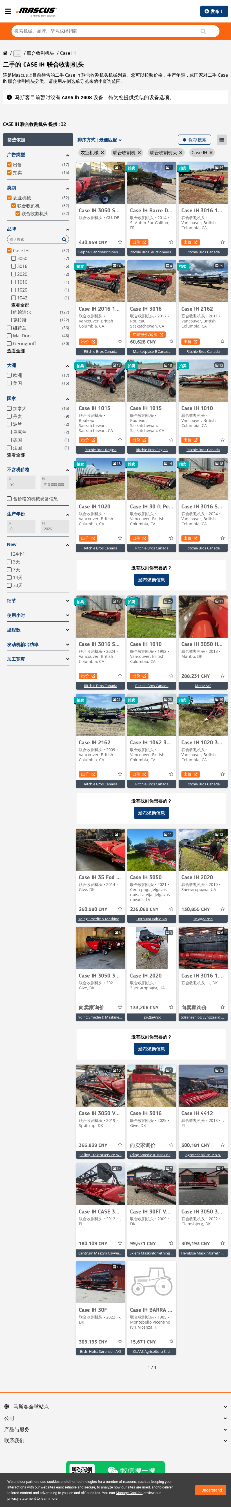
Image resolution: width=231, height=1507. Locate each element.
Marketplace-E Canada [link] (151, 351)
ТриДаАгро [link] (203, 918)
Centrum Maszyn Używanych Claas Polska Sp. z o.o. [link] (121, 1253)
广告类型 (16, 154)
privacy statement (21, 1498)
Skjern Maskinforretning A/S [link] (153, 1253)
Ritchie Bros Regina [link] (100, 449)
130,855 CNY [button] (195, 909)
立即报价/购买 (144, 334)
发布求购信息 (151, 580)
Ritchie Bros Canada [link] (203, 251)
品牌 (11, 228)
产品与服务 (17, 1429)
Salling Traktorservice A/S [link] (100, 1154)
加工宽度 (16, 659)
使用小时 (16, 615)
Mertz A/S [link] (203, 685)
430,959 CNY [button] (93, 242)
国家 (11, 398)
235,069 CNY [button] (144, 909)
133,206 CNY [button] (144, 1007)
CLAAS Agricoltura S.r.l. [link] (151, 1351)
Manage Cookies (129, 1493)
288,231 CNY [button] (195, 676)
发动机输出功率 (23, 644)
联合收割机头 (40, 53)
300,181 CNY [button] (195, 1145)
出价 (136, 242)
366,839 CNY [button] (93, 1145)
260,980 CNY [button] (93, 909)
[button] (38, 139)
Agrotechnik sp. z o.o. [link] (203, 1154)
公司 (9, 1418)
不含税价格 (18, 469)
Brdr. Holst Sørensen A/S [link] (100, 1351)
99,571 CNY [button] (143, 1243)
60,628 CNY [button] (143, 342)
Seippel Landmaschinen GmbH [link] (104, 251)
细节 (11, 600)
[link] (100, 183)
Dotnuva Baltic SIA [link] (151, 918)
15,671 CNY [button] (143, 1342)
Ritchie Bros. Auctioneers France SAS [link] (160, 251)
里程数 (14, 630)
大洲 (11, 365)
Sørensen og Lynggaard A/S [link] (204, 1017)
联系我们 (14, 1441)
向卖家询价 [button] (91, 1007)
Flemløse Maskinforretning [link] (203, 1253)
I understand (210, 1490)
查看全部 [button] (20, 305)
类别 (11, 187)
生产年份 (16, 514)
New (11, 544)
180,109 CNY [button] (93, 1243)
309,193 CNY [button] (195, 1243)
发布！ (217, 11)
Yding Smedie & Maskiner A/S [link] (102, 918)
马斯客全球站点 (31, 1407)
